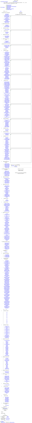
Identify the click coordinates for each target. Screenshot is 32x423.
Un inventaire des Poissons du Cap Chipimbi (7, 145)
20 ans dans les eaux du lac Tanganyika (7, 16)
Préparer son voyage (7, 204)
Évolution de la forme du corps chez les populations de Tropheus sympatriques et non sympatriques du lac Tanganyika (6, 305)
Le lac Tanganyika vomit (7, 17)
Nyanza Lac (7, 350)
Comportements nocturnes (7, 143)
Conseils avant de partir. (7, 326)
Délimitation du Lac (7, 194)
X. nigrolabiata (7, 254)
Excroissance (7, 122)
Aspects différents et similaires (7, 55)
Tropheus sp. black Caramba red (6, 248)
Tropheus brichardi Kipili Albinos (6, 243)
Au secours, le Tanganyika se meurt (7, 174)
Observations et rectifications (7, 37)
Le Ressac (7, 97)
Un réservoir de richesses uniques (6, 71)
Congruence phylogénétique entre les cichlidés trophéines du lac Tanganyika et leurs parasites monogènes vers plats (7, 269)
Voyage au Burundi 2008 (7, 332)
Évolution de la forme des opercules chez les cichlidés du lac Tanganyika (6, 284)
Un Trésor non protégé (7, 239)
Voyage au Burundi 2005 (7, 331)
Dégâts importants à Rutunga (7, 231)
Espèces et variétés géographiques (6, 53)
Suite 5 (7, 364)
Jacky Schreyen (7, 181)
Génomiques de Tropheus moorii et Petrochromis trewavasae (7, 261)
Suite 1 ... (7, 361)
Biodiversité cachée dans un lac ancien (7, 277)
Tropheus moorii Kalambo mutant (7, 376)
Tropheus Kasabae (7, 166)
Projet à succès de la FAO (7, 116)
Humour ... (6, 251)
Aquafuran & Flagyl (7, 133)
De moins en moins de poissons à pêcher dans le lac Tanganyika (7, 46)
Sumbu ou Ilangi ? (7, 101)
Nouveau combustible (6, 193)
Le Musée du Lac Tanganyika (7, 89)
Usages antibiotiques (7, 87)
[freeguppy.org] (3, 422)
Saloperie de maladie (7, 121)
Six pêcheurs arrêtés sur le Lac (7, 190)
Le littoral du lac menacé (7, 207)
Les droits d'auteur (7, 384)
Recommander (8, 418)
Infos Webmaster (5, 415)
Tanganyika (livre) (7, 100)
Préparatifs (7, 358)
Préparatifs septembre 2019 (7, 337)
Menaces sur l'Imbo (7, 236)
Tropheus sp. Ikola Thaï (7, 380)
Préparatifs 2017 (7, 371)
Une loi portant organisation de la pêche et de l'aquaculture (6, 223)
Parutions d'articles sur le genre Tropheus (7, 62)
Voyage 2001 (7, 405)
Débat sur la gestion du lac (7, 216)
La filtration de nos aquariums (6, 389)
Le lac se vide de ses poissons (7, 95)
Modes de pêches (7, 94)
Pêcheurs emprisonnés (6, 20)
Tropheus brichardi (6, 165)
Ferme (7, 199)
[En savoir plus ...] (12, 422)
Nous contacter (7, 416)
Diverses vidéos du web (6, 381)
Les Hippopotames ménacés (6, 218)
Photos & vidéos (7, 355)
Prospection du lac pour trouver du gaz (6, 238)
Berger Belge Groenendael (7, 398)
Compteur (5, 410)
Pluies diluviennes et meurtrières (7, 192)
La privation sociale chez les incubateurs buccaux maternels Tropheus (7, 292)
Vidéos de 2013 (7, 368)
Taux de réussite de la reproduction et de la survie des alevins (7, 302)
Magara (7, 346)
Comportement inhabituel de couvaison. (7, 147)
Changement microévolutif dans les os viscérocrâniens (7, 279)
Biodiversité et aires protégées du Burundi (7, 75)
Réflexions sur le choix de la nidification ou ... (7, 156)
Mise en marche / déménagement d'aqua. (7, 392)
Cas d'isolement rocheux (7, 140)
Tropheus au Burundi (7, 58)
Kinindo (7, 352)
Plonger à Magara (7, 203)
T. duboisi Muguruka (7, 84)
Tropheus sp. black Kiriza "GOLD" (6, 246)
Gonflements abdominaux (7, 123)
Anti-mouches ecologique (7, 130)
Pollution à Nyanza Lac (7, 215)
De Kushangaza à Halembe (7, 41)
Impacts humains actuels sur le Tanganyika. (7, 154)
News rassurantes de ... (7, 159)
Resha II (7, 351)
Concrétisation (7, 372)
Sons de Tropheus (7, 29)
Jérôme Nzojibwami (7, 180)
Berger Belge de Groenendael (7, 400)
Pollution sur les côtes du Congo (7, 171)
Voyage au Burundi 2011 (7, 340)
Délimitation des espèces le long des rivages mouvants (6, 281)
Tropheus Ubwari (7, 247)
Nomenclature (7, 91)
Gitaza (7, 354)
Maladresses (7, 67)
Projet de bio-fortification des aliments (7, 189)
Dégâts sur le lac (7, 217)
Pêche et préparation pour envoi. (7, 152)
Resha (7, 342)
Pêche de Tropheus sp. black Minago (6, 78)
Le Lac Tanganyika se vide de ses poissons (7, 220)
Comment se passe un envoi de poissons (7, 158)
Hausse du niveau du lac (7, 233)
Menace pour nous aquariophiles (7, 98)
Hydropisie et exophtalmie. (7, 125)
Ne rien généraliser (6, 99)
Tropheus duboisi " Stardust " (6, 245)
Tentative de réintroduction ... (7, 108)
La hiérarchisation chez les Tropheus (6, 26)
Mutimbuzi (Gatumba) (6, 353)
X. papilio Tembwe (7, 256)
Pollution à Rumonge (7, 173)
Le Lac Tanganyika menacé (7, 235)
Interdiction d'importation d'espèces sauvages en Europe (7, 112)
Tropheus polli (7, 167)
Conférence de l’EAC (7, 103)
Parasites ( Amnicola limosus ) (7, 120)
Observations (7, 77)
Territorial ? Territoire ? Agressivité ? (7, 93)
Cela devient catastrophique (7, 14)
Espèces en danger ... (7, 232)
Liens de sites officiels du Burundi (6, 335)
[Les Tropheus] (19, 1)
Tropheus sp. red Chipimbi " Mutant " (7, 378)
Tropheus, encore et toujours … (7, 60)
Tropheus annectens (7, 164)
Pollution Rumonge (7, 83)
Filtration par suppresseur (7, 76)
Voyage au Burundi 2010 (7, 334)
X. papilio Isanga (7, 255)
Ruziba (7, 345)
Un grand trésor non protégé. (7, 196)
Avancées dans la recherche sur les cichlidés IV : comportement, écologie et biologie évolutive (6, 274)
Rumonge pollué (7, 175)
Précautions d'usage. (7, 72)
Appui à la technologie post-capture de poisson (6, 228)
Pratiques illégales (7, 104)
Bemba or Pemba (7, 59)
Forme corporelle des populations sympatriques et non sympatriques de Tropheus (7, 265)
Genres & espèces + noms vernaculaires (7, 82)
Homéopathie (7, 134)
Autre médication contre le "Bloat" (7, 126)
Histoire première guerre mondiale (7, 388)
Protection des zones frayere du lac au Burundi (7, 226)
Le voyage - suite (7, 359)
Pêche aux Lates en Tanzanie (7, 206)
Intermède (7, 348)
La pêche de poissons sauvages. (6, 149)
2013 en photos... (7, 360)
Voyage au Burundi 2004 (7, 329)
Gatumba (7, 349)
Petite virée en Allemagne (7, 209)
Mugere (7, 343)
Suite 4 (7, 363)
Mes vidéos (6, 105)
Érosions (7, 213)
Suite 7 (7, 365)
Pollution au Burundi (7, 172)
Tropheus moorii (7, 163)
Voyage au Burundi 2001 (7, 328)
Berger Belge (7, 397)
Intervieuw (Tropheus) (6, 138)
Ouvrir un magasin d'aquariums (6, 114)
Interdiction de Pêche (7, 42)
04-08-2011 (6, 347)
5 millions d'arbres (7, 195)
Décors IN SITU (7, 96)
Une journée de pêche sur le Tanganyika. (7, 69)
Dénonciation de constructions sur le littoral (6, 186)
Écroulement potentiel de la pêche (6, 210)
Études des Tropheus (7, 56)
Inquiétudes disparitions (6, 73)
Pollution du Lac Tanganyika (7, 90)
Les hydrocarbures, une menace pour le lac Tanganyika (7, 86)
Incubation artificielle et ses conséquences (7, 107)
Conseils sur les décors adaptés (7, 63)
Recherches (5, 406)
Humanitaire (7, 200)
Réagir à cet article (20, 170)
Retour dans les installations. (7, 150)
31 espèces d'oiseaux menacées (7, 110)
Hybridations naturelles (7, 32)
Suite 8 (7, 366)
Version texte (7, 419)
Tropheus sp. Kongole (7, 141)
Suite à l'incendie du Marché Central (7, 22)
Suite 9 (7, 367)
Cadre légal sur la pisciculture (7, 230)
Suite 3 (7, 362)
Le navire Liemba (7, 390)
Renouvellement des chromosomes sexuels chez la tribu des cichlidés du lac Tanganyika (7, 299)
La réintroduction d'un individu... (7, 65)
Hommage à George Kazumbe (7, 178)
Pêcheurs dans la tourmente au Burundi (7, 19)
